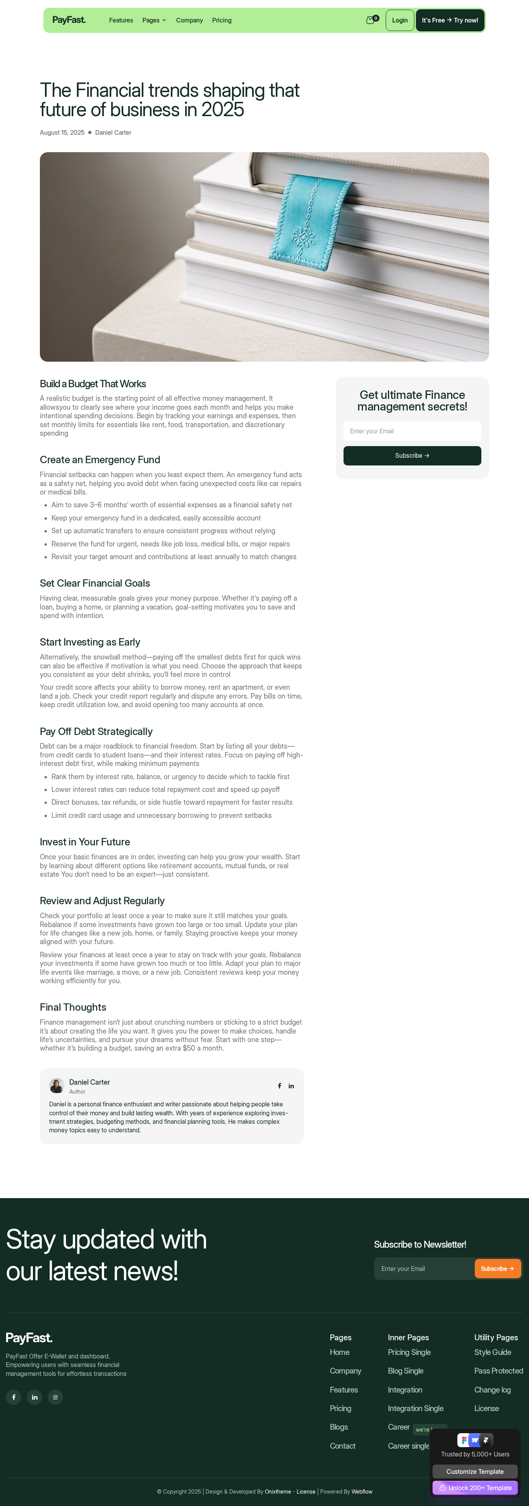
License (307, 1491)
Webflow (362, 1491)
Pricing (222, 20)
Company (189, 20)
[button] (155, 20)
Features (121, 20)
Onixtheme (279, 1491)
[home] (69, 20)
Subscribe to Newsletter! (420, 1244)
